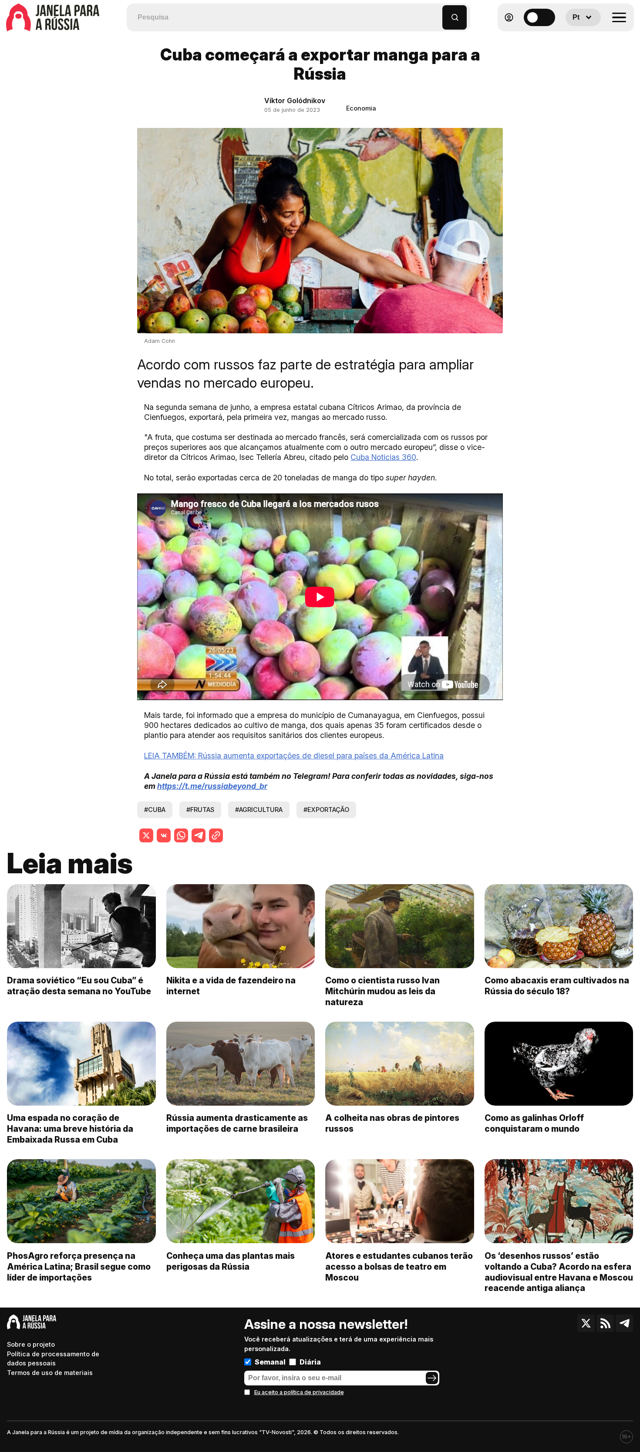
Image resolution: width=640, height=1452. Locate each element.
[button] (436, 13)
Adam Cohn (159, 341)
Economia (361, 108)
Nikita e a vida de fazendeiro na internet (231, 985)
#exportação (326, 809)
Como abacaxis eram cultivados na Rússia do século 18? (557, 985)
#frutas (200, 809)
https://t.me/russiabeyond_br (212, 786)
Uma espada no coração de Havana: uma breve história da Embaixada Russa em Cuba (70, 1129)
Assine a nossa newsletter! (326, 1324)
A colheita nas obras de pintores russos (392, 1123)
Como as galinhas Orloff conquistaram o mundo (534, 1123)
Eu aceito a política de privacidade (299, 1392)
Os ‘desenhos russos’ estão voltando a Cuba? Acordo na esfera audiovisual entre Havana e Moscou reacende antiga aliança (559, 1272)
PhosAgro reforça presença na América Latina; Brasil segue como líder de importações (79, 1267)
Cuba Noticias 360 (383, 457)
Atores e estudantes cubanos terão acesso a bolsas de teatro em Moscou (399, 1267)
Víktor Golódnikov (294, 100)
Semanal (270, 1362)
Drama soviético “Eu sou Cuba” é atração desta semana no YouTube (79, 985)
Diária (310, 1362)
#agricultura (259, 809)
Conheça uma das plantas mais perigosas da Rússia (230, 1261)
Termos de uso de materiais (50, 1372)
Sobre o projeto (31, 1344)
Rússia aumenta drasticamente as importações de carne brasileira (237, 1123)
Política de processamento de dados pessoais (53, 1358)
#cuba (154, 809)
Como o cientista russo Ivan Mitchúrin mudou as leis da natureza (382, 991)
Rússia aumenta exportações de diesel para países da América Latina (294, 755)
